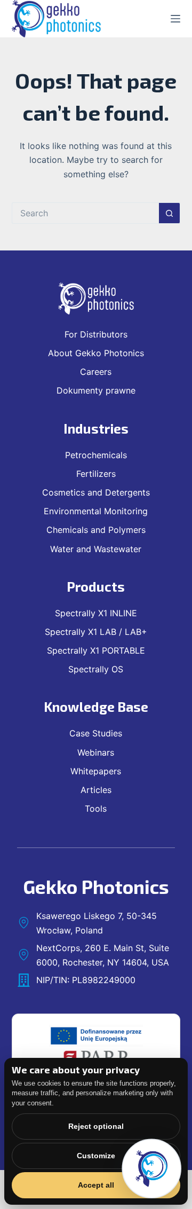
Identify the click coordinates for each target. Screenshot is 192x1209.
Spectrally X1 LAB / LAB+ (96, 631)
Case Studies (95, 733)
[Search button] (169, 213)
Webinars (95, 752)
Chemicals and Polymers (96, 529)
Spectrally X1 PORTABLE (96, 650)
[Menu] (175, 18)
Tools (96, 808)
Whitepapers (95, 771)
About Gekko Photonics (96, 353)
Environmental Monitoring (96, 511)
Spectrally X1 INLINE (96, 613)
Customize (96, 1155)
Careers (95, 371)
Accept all (96, 1185)
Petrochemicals (96, 455)
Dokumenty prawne (96, 390)
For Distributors (96, 334)
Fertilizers (96, 473)
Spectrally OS (95, 669)
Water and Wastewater (95, 549)
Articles (96, 789)
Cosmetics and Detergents (96, 492)
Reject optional (96, 1126)
